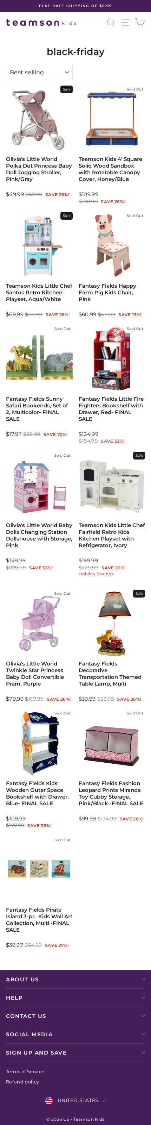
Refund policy (22, 1082)
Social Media (29, 1034)
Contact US (26, 1016)
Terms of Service (25, 1071)
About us (22, 979)
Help (14, 997)
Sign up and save (36, 1052)
